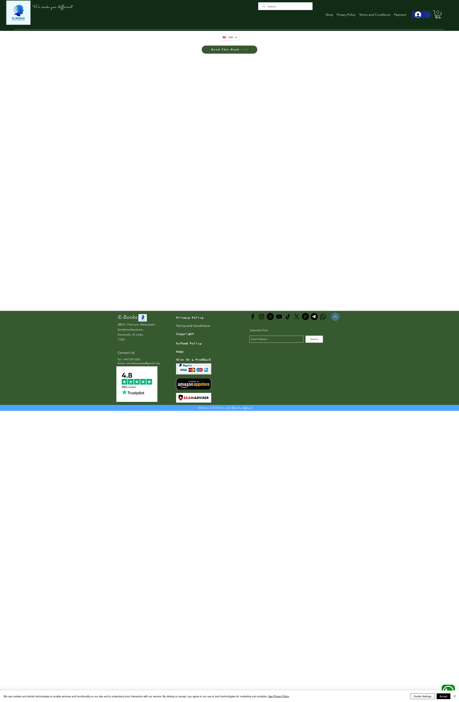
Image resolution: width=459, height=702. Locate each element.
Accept (443, 696)
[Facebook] (252, 441)
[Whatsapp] (323, 441)
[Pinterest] (305, 441)
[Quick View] (45, 362)
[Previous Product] (3, 361)
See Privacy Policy (278, 696)
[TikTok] (287, 441)
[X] (296, 441)
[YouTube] (279, 441)
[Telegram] (314, 441)
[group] (229, 376)
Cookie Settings (422, 696)
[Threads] (270, 441)
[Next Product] (455, 361)
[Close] (455, 696)
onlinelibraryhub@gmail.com (143, 487)
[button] (438, 14)
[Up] (335, 441)
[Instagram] (261, 441)
